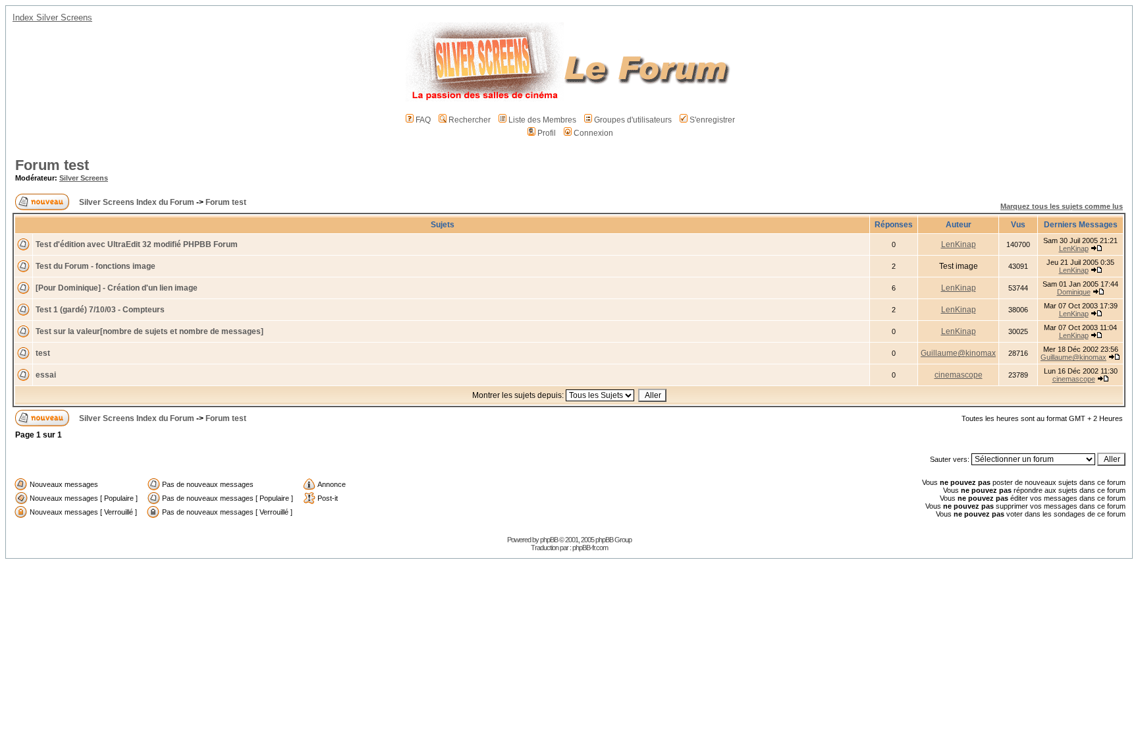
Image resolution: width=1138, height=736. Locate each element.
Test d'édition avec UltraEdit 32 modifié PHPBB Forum (137, 244)
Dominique (1074, 292)
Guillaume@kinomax (958, 353)
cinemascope (959, 375)
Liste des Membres (542, 120)
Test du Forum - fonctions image (95, 266)
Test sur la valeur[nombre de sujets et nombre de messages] (149, 331)
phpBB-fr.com (590, 548)
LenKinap (958, 244)
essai (46, 375)
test (43, 353)
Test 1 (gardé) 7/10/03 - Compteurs (100, 309)
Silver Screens (83, 178)
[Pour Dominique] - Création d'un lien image (117, 288)
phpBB (549, 540)
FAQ (423, 120)
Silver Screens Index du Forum (136, 202)
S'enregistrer (712, 120)
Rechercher (469, 120)
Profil (546, 133)
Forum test (52, 165)
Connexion (593, 133)
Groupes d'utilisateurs (633, 120)
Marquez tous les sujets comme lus (1061, 206)
